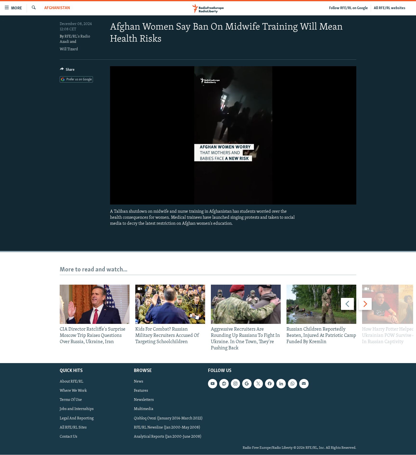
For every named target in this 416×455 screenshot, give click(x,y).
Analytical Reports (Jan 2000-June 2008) (168, 437)
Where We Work (73, 391)
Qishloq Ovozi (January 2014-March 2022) (168, 418)
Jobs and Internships (77, 409)
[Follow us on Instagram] (235, 383)
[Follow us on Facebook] (269, 383)
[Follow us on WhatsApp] (292, 383)
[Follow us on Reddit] (223, 383)
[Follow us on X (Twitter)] (258, 383)
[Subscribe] (303, 383)
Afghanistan (57, 8)
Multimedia (143, 409)
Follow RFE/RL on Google (348, 8)
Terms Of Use (71, 400)
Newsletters (144, 400)
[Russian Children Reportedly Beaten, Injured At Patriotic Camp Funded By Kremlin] (321, 304)
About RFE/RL (71, 382)
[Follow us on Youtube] (212, 383)
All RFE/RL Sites (73, 427)
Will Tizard (69, 49)
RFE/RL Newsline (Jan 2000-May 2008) (167, 427)
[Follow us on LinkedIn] (281, 383)
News (138, 382)
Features (141, 391)
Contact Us (68, 437)
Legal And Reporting (77, 418)
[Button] (67, 70)
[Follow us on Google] (246, 383)
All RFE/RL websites (389, 8)
